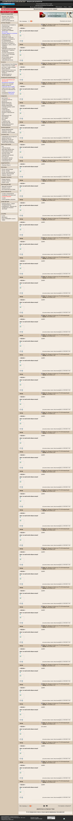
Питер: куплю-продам (7, 169)
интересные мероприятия (8, 89)
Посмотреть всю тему (65, 21)
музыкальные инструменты (9, 25)
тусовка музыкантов (7, 99)
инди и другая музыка (7, 150)
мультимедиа (5, 116)
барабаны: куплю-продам (8, 132)
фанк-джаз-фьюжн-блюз (8, 149)
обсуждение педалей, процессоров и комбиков (8, 141)
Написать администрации (36, 818)
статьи (3, 91)
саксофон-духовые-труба (8, 106)
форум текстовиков (7, 104)
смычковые (5, 108)
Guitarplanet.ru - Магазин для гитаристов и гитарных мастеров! (9, 208)
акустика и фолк (6, 153)
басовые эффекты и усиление (9, 33)
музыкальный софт (7, 115)
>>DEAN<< (22, 28)
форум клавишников (7, 105)
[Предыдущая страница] (44, 806)
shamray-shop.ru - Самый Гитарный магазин (8, 204)
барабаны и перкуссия (7, 37)
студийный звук (6, 121)
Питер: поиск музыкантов (8, 172)
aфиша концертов (6, 85)
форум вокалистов (6, 102)
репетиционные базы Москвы (9, 64)
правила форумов (6, 196)
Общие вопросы (6, 179)
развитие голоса (6, 188)
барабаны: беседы (6, 131)
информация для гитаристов (9, 136)
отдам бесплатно (6, 58)
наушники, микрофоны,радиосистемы (9, 48)
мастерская (5, 98)
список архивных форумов (8, 199)
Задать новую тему (8, 9)
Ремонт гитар (5, 182)
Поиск (65, 7)
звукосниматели (6, 34)
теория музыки (6, 109)
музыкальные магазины (8, 82)
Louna (3, 215)
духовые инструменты (7, 42)
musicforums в (8, 93)
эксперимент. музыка (7, 158)
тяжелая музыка (6, 148)
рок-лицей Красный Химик (8, 189)
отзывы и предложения (8, 193)
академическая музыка (8, 155)
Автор (21, 25)
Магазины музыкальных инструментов (44, 5)
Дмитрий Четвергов (7, 186)
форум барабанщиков (7, 129)
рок (3, 146)
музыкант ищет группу (7, 16)
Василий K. (5, 217)
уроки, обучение (6, 68)
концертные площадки (7, 83)
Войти (70, 7)
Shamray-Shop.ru (6, 165)
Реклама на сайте (35, 817)
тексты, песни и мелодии (8, 54)
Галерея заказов (6, 180)
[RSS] (4, 7)
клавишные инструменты (8, 39)
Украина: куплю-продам (8, 173)
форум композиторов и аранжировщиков (8, 124)
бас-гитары (5, 32)
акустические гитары (7, 27)
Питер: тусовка (6, 170)
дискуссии (4, 101)
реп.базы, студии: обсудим (8, 67)
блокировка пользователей (9, 195)
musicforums (8, 92)
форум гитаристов (6, 138)
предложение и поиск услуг (9, 70)
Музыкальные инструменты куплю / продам (45, 9)
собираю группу (6, 19)
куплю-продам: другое (7, 57)
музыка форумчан (6, 111)
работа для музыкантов (8, 20)
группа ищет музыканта (8, 17)
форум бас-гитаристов (7, 139)
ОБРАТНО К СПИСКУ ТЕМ (45, 809)
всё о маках (5, 118)
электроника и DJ (6, 160)
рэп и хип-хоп (5, 156)
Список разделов (7, 12)
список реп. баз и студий (8, 86)
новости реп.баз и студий (8, 88)
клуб (3, 114)
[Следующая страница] (47, 806)
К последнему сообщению (64, 805)
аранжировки (5, 55)
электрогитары (6, 26)
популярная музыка (7, 159)
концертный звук (6, 122)
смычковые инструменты (8, 43)
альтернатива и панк (7, 152)
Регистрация (59, 7)
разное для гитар (6, 36)
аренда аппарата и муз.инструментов (7, 75)
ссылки (4, 198)
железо (4, 119)
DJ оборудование (6, 40)
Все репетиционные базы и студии (44, 3)
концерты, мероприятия (8, 112)
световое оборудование (8, 52)
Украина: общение (6, 175)
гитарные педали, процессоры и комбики (7, 30)
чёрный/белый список (7, 60)
